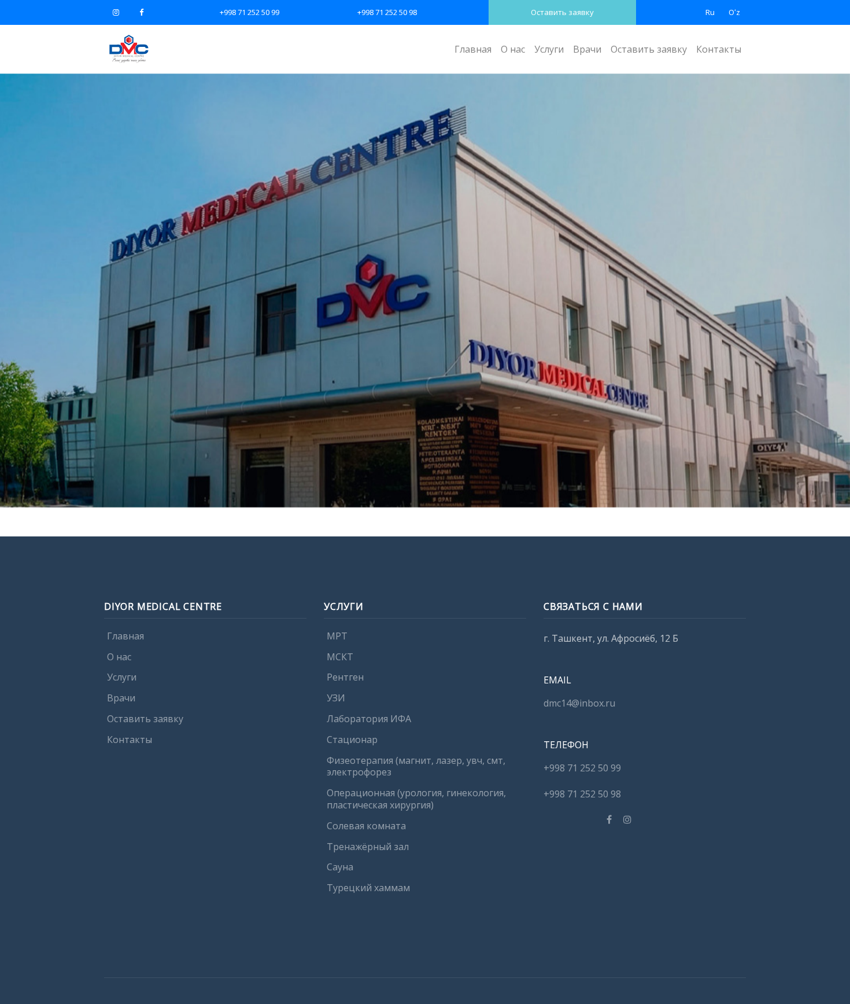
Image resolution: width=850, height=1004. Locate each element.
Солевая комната (366, 825)
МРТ (337, 636)
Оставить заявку (562, 12)
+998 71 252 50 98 (387, 12)
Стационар (352, 739)
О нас (513, 49)
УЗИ (336, 698)
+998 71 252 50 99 (249, 12)
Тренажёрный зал (368, 846)
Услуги (549, 49)
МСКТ (340, 656)
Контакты (718, 49)
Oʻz (734, 12)
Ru (710, 12)
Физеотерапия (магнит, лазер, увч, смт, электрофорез (416, 766)
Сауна (340, 867)
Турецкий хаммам (368, 888)
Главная (472, 49)
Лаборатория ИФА (369, 718)
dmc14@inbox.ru (579, 703)
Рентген (345, 677)
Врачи (587, 49)
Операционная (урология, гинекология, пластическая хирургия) (416, 799)
